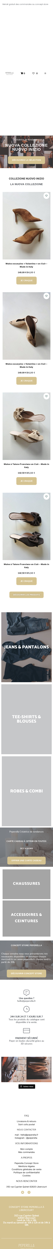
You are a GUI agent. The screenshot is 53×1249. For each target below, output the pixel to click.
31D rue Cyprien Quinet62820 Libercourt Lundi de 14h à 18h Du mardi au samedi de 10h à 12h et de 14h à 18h (26, 1220)
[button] (45, 73)
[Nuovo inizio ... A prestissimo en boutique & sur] (13, 1069)
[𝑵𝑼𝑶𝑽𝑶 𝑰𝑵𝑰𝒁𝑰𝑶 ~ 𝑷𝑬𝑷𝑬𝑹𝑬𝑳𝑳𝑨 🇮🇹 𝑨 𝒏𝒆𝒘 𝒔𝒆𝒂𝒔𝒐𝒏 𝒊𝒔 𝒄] (39, 1069)
